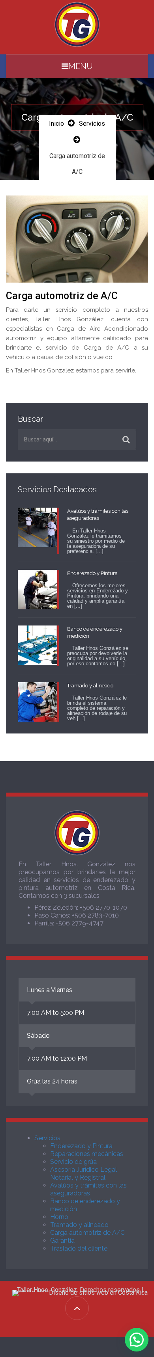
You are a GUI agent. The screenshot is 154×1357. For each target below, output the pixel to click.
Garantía (62, 1240)
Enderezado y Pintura (81, 1146)
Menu (80, 66)
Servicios (92, 123)
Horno (59, 1217)
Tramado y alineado (79, 1225)
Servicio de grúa (73, 1161)
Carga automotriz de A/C (87, 1232)
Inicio (56, 123)
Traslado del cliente (78, 1248)
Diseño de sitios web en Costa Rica (98, 1292)
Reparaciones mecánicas (86, 1154)
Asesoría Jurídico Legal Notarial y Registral (83, 1173)
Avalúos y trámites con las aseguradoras (88, 1189)
